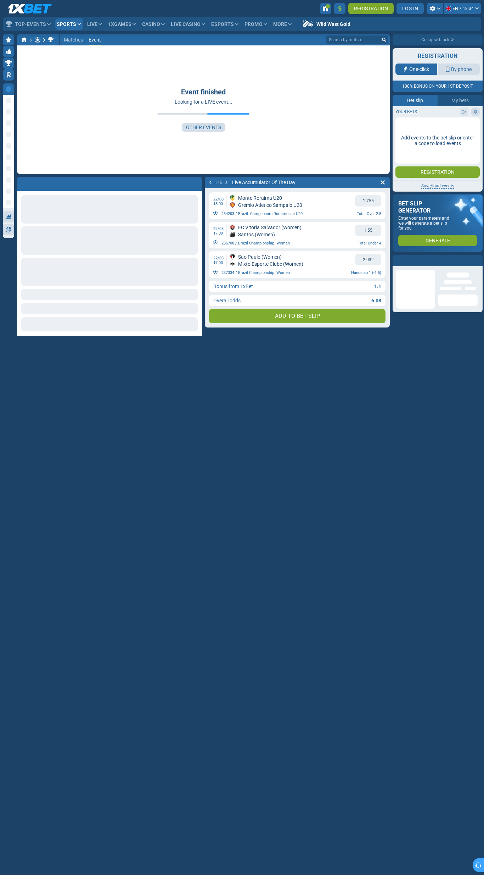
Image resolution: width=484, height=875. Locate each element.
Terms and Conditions (454, 142)
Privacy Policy (414, 146)
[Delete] (382, 182)
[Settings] (435, 8)
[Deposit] (339, 8)
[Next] (226, 182)
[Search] (384, 39)
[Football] (37, 39)
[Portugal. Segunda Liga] (50, 39)
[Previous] (210, 182)
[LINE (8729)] (24, 39)
